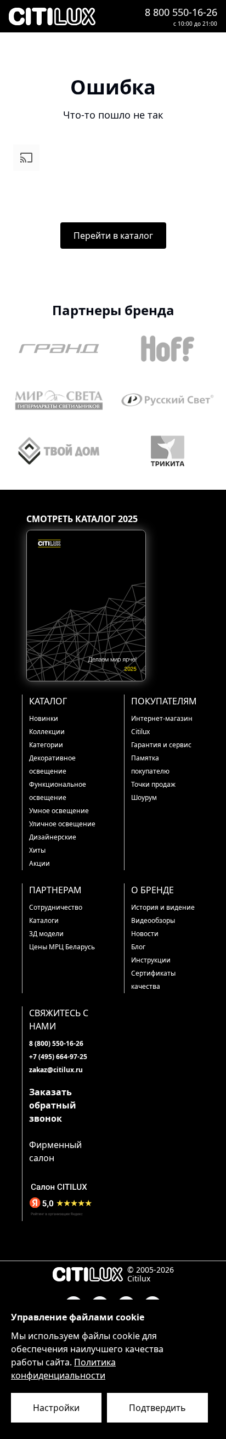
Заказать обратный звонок (52, 1105)
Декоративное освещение (52, 764)
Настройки (56, 1408)
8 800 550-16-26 (181, 12)
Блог (138, 946)
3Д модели (46, 933)
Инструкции (151, 960)
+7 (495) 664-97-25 (58, 1056)
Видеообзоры (153, 920)
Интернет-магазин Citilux (162, 725)
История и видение (163, 907)
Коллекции (47, 731)
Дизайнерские (52, 837)
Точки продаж (153, 784)
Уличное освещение (62, 823)
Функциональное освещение (57, 791)
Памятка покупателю (150, 764)
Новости (145, 933)
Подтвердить (157, 1408)
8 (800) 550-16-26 (56, 1043)
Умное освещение (59, 810)
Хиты (37, 850)
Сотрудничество (55, 907)
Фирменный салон (55, 1151)
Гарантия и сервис (161, 744)
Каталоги (44, 920)
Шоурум (144, 797)
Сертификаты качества (153, 979)
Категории (46, 744)
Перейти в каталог (113, 235)
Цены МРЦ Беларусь (62, 946)
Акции (39, 863)
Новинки (43, 718)
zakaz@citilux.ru (56, 1069)
